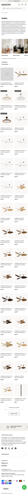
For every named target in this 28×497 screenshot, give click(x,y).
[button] (22, 4)
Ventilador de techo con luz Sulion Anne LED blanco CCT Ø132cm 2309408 (20, 173)
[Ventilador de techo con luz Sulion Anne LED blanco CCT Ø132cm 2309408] (21, 164)
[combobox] (14, 8)
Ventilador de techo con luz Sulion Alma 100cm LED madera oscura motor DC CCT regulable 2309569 (6, 309)
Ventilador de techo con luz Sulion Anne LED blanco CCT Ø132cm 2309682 (6, 196)
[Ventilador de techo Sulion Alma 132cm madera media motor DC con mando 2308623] (21, 232)
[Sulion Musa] (7, 46)
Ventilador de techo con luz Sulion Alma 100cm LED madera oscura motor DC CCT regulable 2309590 (6, 331)
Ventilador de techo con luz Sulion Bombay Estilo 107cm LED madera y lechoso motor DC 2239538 (6, 106)
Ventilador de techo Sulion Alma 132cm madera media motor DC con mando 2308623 (20, 241)
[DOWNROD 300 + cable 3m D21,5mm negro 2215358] (21, 389)
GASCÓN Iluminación (8, 493)
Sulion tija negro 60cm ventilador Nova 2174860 (6, 83)
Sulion (6, 12)
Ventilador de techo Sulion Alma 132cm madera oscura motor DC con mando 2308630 (6, 241)
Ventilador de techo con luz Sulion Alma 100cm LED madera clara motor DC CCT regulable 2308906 (6, 399)
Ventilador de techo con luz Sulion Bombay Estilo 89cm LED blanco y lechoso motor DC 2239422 (20, 106)
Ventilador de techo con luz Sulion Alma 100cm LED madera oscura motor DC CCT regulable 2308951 (6, 376)
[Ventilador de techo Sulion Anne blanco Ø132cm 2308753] (7, 141)
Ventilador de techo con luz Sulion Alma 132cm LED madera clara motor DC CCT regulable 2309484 (20, 264)
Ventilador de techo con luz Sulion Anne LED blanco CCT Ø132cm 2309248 (20, 151)
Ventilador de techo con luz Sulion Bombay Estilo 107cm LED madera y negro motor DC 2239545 (6, 128)
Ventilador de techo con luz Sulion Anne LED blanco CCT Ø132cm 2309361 (6, 173)
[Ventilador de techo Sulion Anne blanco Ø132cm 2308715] (21, 119)
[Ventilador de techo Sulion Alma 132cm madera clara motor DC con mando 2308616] (7, 209)
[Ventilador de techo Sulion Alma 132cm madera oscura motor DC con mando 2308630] (7, 232)
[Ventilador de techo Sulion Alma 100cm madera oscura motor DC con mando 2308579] (21, 367)
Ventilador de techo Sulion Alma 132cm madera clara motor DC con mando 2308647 (20, 219)
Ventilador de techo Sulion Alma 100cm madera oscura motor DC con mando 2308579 (20, 376)
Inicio (2, 12)
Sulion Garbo (16, 55)
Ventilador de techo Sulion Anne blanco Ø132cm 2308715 (19, 128)
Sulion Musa (4, 55)
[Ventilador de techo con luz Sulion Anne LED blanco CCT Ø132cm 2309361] (7, 164)
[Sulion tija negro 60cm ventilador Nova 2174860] (7, 74)
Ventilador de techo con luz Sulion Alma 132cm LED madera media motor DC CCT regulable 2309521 (6, 286)
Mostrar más (14, 413)
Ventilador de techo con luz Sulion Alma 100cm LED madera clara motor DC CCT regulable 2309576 (6, 354)
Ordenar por (4, 62)
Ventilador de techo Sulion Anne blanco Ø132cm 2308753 (5, 151)
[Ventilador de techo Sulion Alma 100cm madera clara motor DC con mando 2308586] (21, 187)
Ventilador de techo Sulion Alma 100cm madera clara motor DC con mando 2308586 (20, 196)
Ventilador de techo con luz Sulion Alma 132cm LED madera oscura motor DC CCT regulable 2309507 (20, 286)
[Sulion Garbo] (18, 46)
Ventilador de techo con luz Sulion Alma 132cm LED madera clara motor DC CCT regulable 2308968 (20, 354)
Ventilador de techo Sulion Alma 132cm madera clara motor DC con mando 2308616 (6, 219)
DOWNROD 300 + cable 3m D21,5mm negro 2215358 (20, 399)
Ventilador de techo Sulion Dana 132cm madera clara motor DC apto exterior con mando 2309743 (21, 83)
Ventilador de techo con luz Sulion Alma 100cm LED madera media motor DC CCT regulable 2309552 (20, 309)
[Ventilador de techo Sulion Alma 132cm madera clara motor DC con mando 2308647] (21, 209)
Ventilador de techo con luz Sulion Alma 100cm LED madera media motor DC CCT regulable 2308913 (6, 264)
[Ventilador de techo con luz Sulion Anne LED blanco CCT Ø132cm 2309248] (21, 141)
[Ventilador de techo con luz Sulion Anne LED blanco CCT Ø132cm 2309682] (7, 187)
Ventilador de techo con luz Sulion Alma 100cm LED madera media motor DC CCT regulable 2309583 (20, 331)
